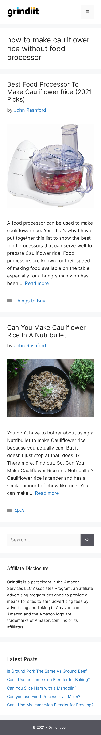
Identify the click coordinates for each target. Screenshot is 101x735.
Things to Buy (30, 301)
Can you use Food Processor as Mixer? (43, 696)
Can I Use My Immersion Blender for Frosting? (50, 704)
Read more (37, 283)
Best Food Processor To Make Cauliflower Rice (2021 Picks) (49, 91)
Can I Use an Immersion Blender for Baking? (48, 679)
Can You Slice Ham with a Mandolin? (41, 688)
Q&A (19, 510)
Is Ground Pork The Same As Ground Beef (47, 671)
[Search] (87, 540)
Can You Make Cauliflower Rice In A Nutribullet (46, 331)
